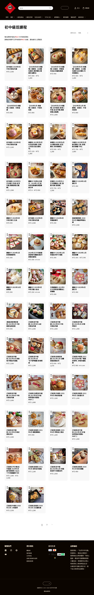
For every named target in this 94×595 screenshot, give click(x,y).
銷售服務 (65, 17)
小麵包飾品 (20, 17)
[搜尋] (50, 8)
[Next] (52, 524)
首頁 (7, 17)
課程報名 (57, 17)
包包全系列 (38, 17)
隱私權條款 (47, 591)
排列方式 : (73, 33)
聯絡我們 (73, 17)
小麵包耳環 (29, 17)
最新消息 (81, 17)
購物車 (29, 550)
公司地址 (29, 556)
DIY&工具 (48, 17)
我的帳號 (29, 553)
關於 (12, 17)
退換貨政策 (30, 561)
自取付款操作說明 (32, 558)
